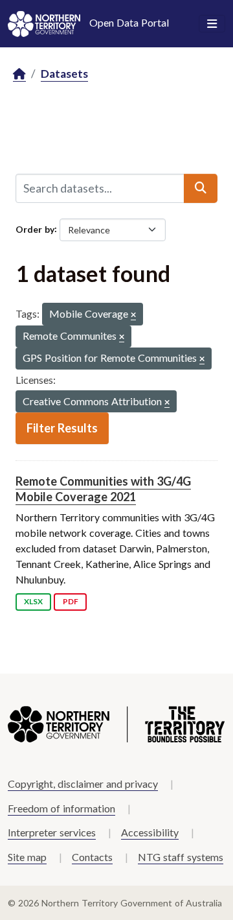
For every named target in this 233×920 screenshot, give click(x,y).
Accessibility (150, 832)
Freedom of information (61, 808)
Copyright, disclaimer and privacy (83, 783)
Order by (35, 228)
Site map (27, 857)
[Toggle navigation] (212, 24)
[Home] (19, 74)
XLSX (33, 601)
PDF (70, 601)
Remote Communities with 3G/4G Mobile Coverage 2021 (103, 488)
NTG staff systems (180, 857)
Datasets (64, 73)
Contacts (92, 857)
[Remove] (133, 315)
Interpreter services (52, 832)
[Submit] (200, 188)
